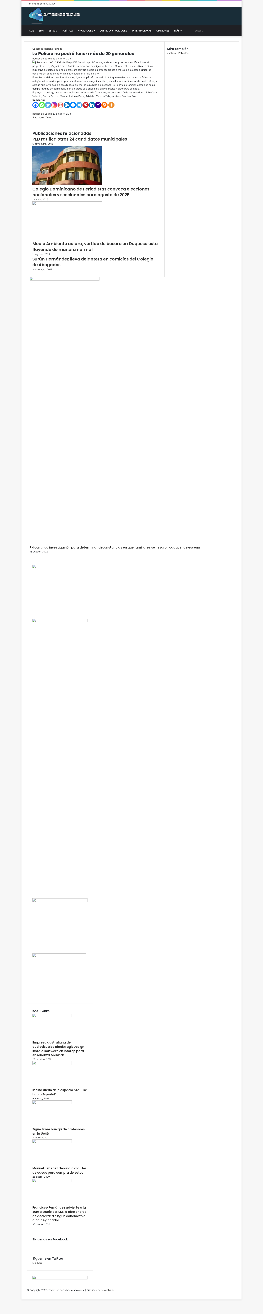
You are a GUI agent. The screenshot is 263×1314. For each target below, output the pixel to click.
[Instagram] (54, 105)
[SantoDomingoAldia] (54, 16)
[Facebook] (35, 105)
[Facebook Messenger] (73, 105)
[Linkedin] (92, 105)
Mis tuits (37, 1262)
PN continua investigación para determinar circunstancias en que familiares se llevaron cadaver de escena (115, 547)
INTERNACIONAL (141, 30)
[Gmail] (60, 105)
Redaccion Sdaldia (42, 58)
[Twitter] (48, 105)
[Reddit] (56, 117)
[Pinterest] (85, 105)
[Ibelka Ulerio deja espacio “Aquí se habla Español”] (52, 1063)
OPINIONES (162, 30)
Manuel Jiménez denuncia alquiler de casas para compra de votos (59, 1170)
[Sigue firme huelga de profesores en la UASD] (52, 1103)
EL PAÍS (53, 30)
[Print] (104, 105)
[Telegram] (79, 105)
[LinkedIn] (54, 117)
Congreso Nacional (42, 48)
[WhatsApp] (57, 117)
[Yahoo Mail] (98, 105)
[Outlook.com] (67, 105)
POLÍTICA (67, 30)
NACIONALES (85, 30)
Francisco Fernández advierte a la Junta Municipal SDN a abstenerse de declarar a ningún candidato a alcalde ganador (59, 1213)
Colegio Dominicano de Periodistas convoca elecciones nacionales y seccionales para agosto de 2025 (90, 192)
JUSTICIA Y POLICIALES (113, 30)
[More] (111, 105)
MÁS (176, 30)
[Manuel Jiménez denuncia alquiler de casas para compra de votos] (52, 1142)
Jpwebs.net (108, 1290)
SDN (41, 30)
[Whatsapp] (42, 105)
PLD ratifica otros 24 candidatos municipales (79, 139)
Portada (57, 48)
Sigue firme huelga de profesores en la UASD (58, 1131)
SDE (31, 30)
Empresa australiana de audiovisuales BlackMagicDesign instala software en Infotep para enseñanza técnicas (58, 1048)
